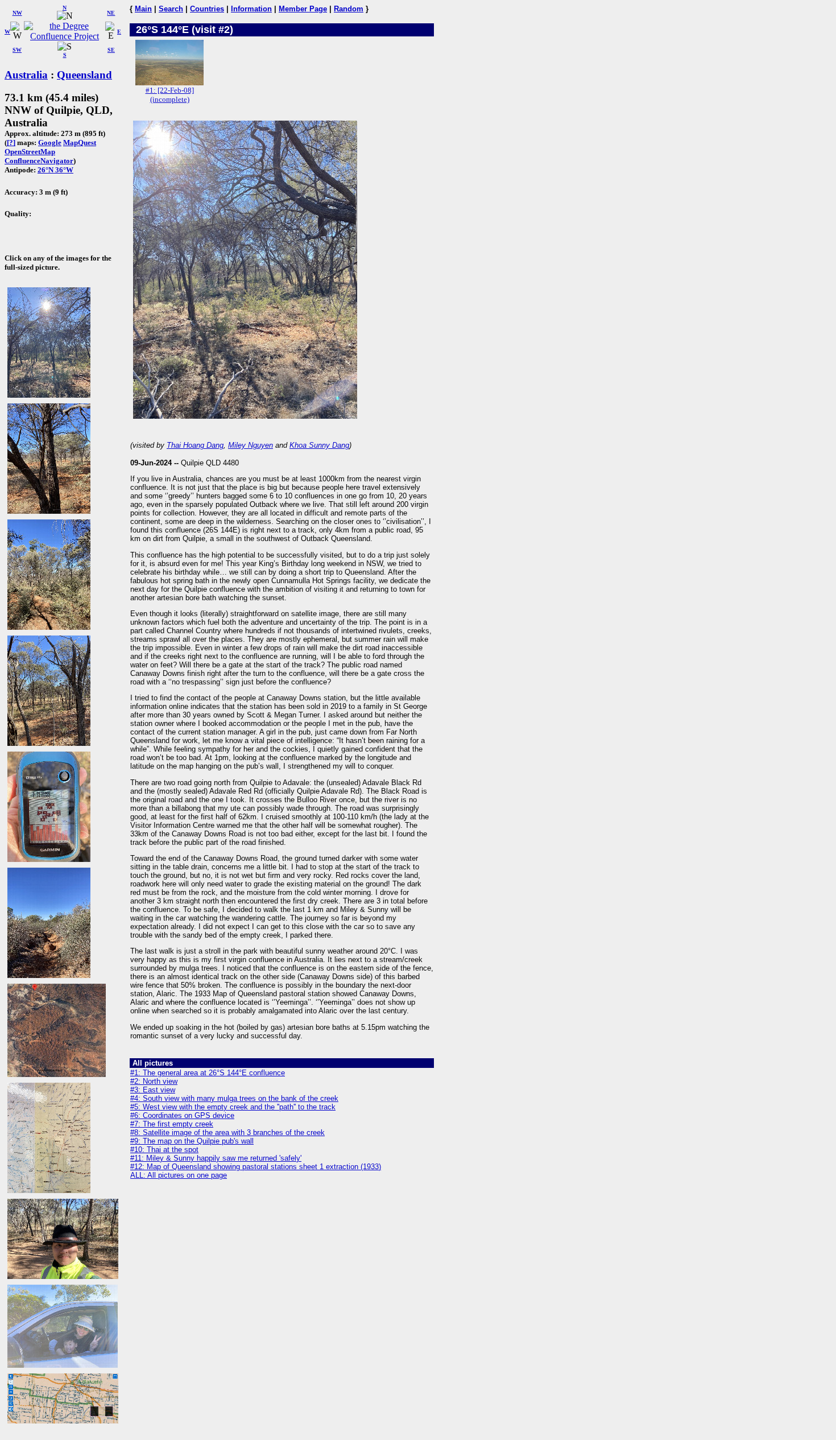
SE (111, 50)
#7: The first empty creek (171, 1124)
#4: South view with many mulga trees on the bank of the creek (234, 1098)
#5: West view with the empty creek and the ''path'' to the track (233, 1107)
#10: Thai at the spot (164, 1149)
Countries (207, 9)
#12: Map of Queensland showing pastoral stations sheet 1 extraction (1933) (255, 1166)
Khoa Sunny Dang (319, 445)
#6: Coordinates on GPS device (182, 1115)
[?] (11, 142)
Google (49, 142)
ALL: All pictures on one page (178, 1175)
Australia (26, 75)
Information (251, 9)
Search (171, 9)
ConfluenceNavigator (39, 160)
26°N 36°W (55, 170)
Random (348, 9)
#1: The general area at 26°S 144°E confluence (207, 1072)
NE (111, 13)
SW (17, 50)
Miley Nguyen (250, 445)
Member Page (303, 9)
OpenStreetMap (30, 151)
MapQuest (79, 142)
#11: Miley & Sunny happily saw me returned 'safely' (215, 1158)
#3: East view (152, 1090)
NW (17, 13)
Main (143, 9)
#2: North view (153, 1081)
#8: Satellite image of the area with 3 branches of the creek (227, 1132)
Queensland (84, 75)
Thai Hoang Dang (195, 445)
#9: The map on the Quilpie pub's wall (192, 1141)
